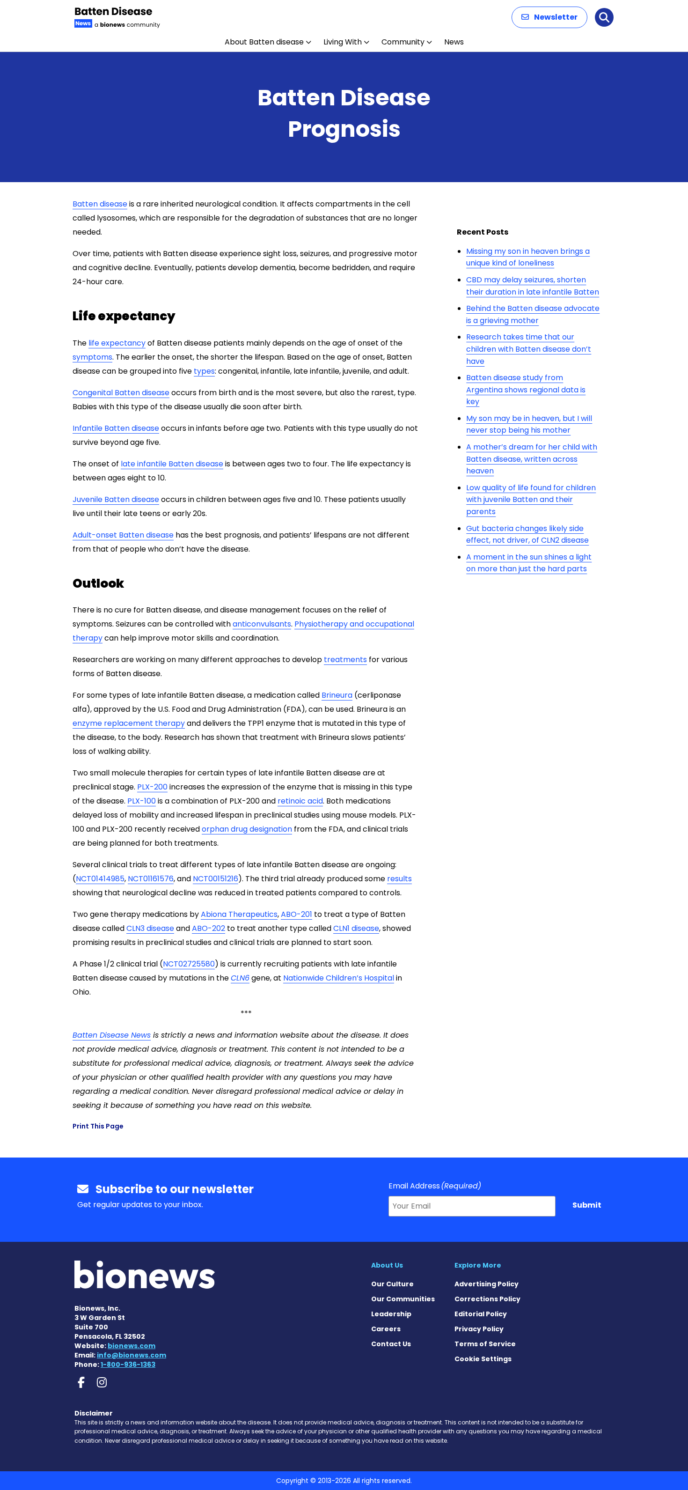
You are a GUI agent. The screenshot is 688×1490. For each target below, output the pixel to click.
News (454, 42)
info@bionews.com (131, 1355)
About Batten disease (264, 42)
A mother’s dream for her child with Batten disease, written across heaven (531, 459)
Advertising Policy (486, 1284)
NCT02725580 (189, 964)
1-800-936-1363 (128, 1364)
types (204, 371)
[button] (549, 17)
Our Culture (392, 1284)
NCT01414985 (100, 878)
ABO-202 (208, 928)
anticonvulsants (262, 624)
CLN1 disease (356, 928)
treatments (345, 659)
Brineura (337, 695)
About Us (387, 1265)
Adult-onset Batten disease (123, 535)
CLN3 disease (150, 928)
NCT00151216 (215, 878)
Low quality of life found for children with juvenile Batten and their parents (531, 499)
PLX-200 (152, 787)
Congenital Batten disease (121, 392)
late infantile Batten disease (172, 463)
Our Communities (403, 1299)
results (399, 878)
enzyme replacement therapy (129, 723)
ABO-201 (296, 914)
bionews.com (131, 1345)
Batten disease (100, 204)
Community (403, 42)
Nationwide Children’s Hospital (338, 978)
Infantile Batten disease (116, 428)
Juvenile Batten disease (116, 499)
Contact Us (391, 1344)
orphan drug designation (247, 829)
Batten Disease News (112, 1035)
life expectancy (117, 343)
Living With (342, 42)
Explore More (477, 1265)
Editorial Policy (480, 1314)
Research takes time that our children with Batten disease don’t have (528, 349)
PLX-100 (141, 801)
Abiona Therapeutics (239, 914)
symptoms (92, 357)
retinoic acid (300, 801)
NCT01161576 (151, 878)
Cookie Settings (483, 1359)
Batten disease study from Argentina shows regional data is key (526, 389)
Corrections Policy (487, 1299)
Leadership (391, 1314)
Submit (586, 1205)
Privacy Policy (479, 1329)
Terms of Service (485, 1344)
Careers (386, 1329)
